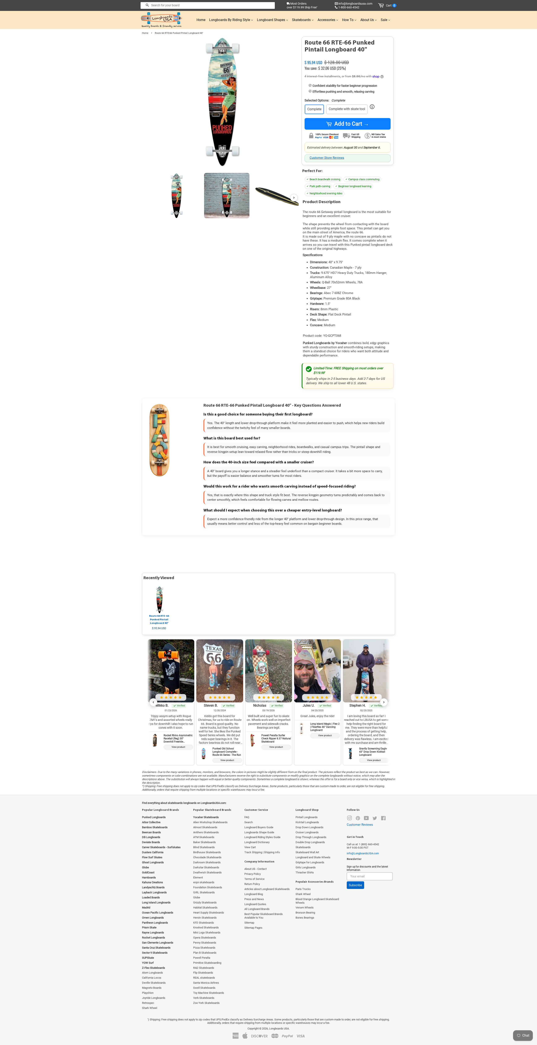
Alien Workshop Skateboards (210, 822)
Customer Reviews (360, 825)
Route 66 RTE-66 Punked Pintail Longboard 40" (159, 619)
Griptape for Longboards (310, 862)
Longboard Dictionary (257, 842)
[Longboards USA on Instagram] (349, 819)
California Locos (151, 977)
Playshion (148, 992)
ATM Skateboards (203, 837)
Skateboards (302, 20)
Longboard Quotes (255, 904)
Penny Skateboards (204, 942)
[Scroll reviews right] (384, 702)
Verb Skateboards (203, 997)
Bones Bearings (305, 917)
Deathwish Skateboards (207, 872)
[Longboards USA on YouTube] (366, 819)
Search (248, 822)
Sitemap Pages (253, 927)
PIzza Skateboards (204, 947)
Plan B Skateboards (204, 952)
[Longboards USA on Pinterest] (358, 819)
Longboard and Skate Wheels (313, 857)
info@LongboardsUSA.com (363, 853)
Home (201, 20)
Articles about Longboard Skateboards (267, 889)
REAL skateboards (204, 977)
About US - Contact (255, 868)
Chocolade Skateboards (207, 857)
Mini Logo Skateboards (206, 932)
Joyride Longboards (153, 997)
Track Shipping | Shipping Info (262, 852)
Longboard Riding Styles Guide (262, 837)
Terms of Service (254, 879)
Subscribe (355, 885)
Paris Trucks (303, 889)
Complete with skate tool (347, 109)
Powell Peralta (201, 957)
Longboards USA (279, 1028)
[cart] (381, 5)
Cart (390, 5)
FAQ (246, 817)
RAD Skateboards (203, 967)
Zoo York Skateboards (206, 1002)
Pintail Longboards (307, 817)
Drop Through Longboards (311, 837)
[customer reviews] (348, 57)
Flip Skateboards (203, 972)
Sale (384, 20)
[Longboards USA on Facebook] (383, 819)
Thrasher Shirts (305, 872)
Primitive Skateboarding (207, 962)
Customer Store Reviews (327, 158)
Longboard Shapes (271, 20)
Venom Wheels (305, 907)
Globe (196, 897)
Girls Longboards (306, 867)
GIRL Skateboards (204, 892)
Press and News (254, 899)
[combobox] (208, 5)
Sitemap (249, 922)
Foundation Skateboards (207, 887)
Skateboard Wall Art (307, 852)
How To (348, 20)
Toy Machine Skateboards (208, 992)
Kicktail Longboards (307, 822)
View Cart (250, 847)
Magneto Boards (152, 987)
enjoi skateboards (203, 882)
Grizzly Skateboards (205, 902)
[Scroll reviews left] (153, 702)
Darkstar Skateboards (206, 867)
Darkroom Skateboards (207, 862)
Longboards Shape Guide (259, 832)
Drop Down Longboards (309, 827)
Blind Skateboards (204, 847)
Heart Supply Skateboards (208, 912)
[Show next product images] (294, 197)
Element (198, 877)
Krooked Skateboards (206, 927)
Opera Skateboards (204, 937)
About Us (367, 20)
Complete (314, 109)
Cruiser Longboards (307, 832)
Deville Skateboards (154, 982)
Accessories (327, 20)
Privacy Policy (252, 873)
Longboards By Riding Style (230, 20)
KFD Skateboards (203, 922)
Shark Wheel (149, 1008)
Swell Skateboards (204, 987)
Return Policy (252, 884)
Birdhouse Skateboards (207, 852)
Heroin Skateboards (205, 917)
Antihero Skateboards (206, 832)
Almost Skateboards (205, 827)
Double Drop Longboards (310, 842)
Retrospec (148, 1002)
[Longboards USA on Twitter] (375, 819)
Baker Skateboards (204, 842)
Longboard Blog (253, 894)
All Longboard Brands (257, 909)
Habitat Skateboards (205, 907)
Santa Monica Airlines (206, 982)
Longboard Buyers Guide (258, 827)
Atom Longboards (152, 972)
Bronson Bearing (305, 912)
